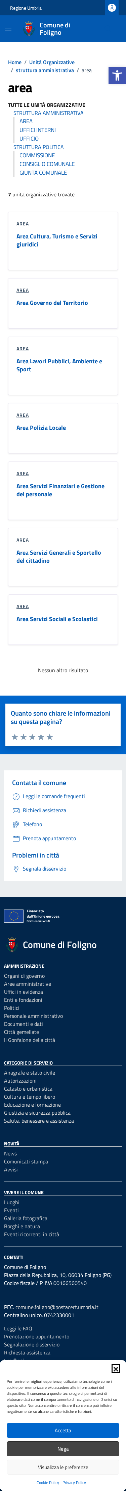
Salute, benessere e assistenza (39, 1121)
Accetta (63, 1430)
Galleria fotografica (25, 1218)
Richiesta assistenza (27, 1352)
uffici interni (37, 130)
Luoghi (11, 1202)
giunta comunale (43, 172)
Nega (63, 1449)
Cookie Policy (48, 1482)
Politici (11, 1008)
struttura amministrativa (48, 113)
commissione (37, 155)
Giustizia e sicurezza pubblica (37, 1113)
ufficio (29, 138)
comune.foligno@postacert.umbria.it (56, 1307)
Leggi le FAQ (18, 1328)
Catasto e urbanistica (28, 1089)
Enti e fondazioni (23, 1000)
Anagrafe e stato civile (29, 1073)
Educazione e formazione (32, 1105)
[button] (117, 75)
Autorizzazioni (20, 1081)
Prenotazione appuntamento (36, 1336)
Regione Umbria (26, 7)
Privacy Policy (74, 1482)
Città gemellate (21, 1032)
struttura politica (38, 147)
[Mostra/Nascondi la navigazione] (8, 28)
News (10, 1153)
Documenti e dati (23, 1024)
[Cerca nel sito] (108, 29)
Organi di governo (24, 976)
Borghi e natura (22, 1226)
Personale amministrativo (33, 1016)
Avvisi (11, 1169)
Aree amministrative (27, 984)
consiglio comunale (47, 164)
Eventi (11, 1210)
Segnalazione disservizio (31, 1344)
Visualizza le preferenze (63, 1467)
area (26, 121)
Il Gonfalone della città (29, 1040)
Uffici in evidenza (23, 992)
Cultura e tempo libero (29, 1097)
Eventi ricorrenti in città (31, 1234)
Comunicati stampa (26, 1161)
